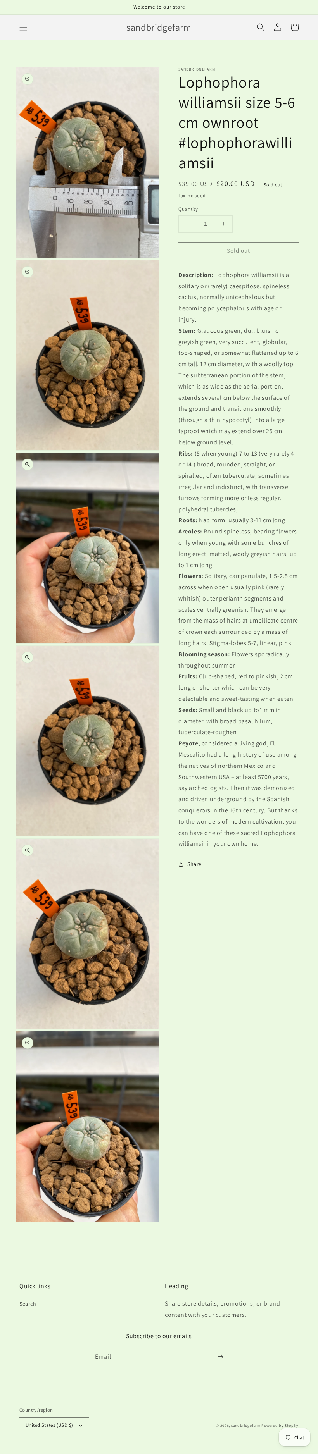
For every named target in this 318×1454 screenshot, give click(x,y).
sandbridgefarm (246, 1425)
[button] (23, 27)
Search (27, 1303)
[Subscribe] (220, 1356)
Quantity (188, 209)
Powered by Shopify (280, 1425)
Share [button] (194, 863)
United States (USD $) (49, 1425)
